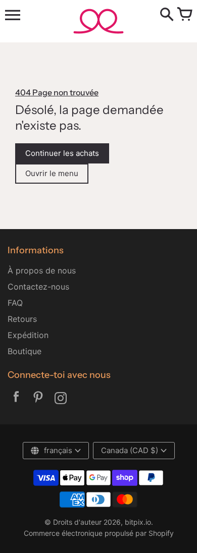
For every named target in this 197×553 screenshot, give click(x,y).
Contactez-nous (38, 287)
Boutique (24, 351)
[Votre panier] (184, 15)
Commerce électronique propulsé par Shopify (99, 533)
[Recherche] (166, 15)
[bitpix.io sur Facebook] (16, 399)
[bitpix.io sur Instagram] (60, 399)
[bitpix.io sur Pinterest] (38, 399)
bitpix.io (138, 522)
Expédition (28, 335)
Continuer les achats (62, 153)
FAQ (15, 303)
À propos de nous (42, 270)
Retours (22, 319)
